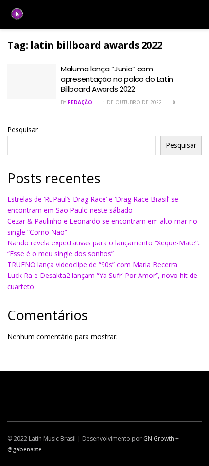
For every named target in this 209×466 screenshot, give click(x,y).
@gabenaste (24, 449)
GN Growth (158, 438)
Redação (80, 102)
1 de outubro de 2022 (131, 102)
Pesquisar (22, 129)
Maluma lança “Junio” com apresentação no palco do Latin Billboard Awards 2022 (117, 79)
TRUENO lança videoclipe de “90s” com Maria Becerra (92, 264)
